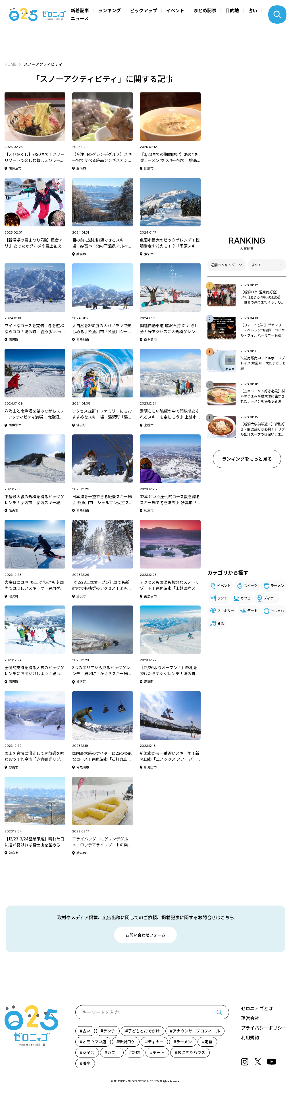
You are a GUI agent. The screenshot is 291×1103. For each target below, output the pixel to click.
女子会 (88, 1052)
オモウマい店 (94, 1041)
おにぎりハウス (191, 1052)
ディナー (270, 598)
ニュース (80, 18)
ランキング (109, 10)
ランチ (222, 598)
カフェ (245, 598)
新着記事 (80, 10)
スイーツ (250, 586)
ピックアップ (143, 10)
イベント (175, 10)
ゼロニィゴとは (257, 1008)
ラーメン (277, 586)
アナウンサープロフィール (196, 1030)
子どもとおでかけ (144, 1030)
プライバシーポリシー (263, 1028)
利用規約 (250, 1037)
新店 (136, 1052)
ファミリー (225, 611)
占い (252, 10)
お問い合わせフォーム (145, 935)
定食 (209, 1041)
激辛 (86, 1063)
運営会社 (250, 1018)
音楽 (220, 623)
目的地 (232, 10)
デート (252, 611)
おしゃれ (277, 611)
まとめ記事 (205, 10)
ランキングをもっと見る (247, 459)
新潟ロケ (127, 1041)
